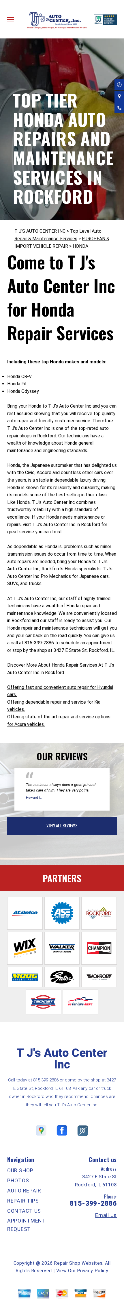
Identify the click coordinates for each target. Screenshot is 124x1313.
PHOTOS (18, 1180)
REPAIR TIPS (23, 1201)
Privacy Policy (92, 1270)
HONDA (80, 246)
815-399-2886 (39, 643)
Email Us (106, 1215)
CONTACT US (24, 1211)
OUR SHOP (20, 1170)
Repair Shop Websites (78, 1263)
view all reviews (61, 825)
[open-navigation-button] (10, 19)
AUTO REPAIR (24, 1191)
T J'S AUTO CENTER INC (39, 231)
